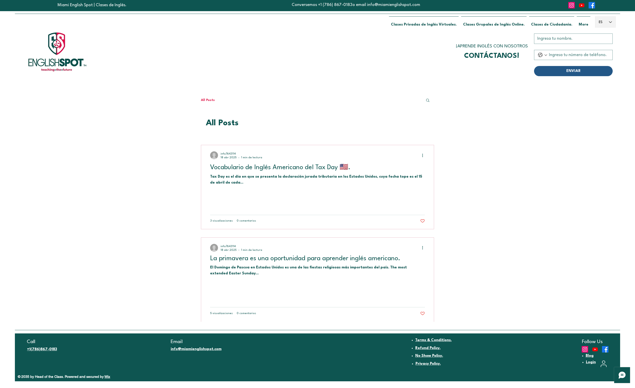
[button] (427, 100)
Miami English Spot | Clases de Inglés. (92, 5)
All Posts (208, 100)
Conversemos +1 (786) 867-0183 (322, 5)
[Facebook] (592, 5)
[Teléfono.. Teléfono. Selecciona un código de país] (542, 55)
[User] (603, 363)
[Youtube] (581, 5)
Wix (107, 377)
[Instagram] (571, 5)
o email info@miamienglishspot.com (386, 5)
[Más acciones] (424, 155)
